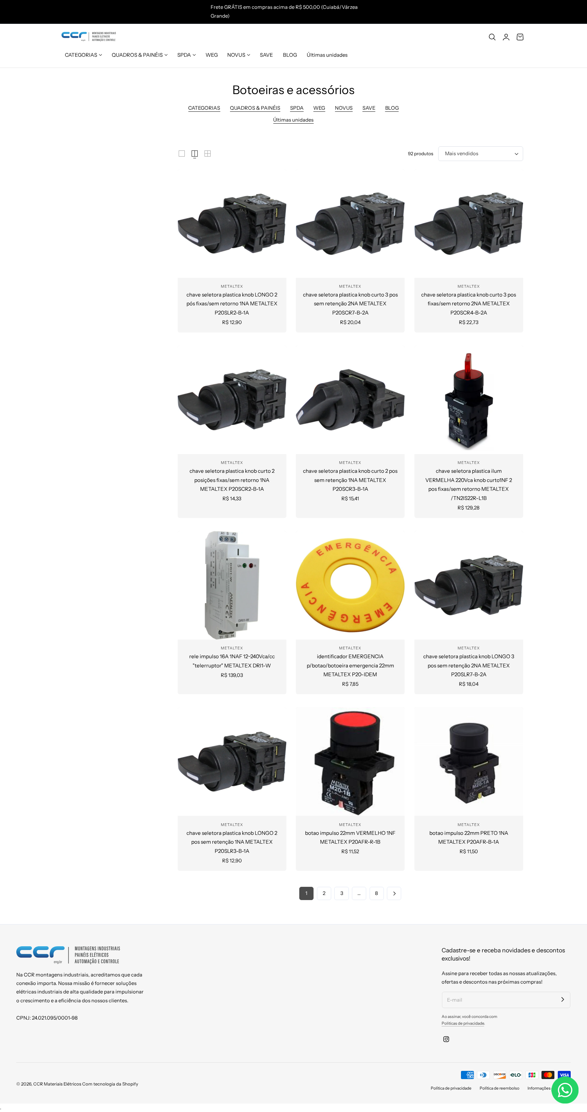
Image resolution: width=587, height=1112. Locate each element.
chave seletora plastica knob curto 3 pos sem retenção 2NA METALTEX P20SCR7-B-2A (350, 303)
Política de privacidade (451, 1088)
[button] (492, 37)
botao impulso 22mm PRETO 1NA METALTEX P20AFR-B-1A (468, 837)
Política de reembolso (499, 1088)
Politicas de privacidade (463, 1023)
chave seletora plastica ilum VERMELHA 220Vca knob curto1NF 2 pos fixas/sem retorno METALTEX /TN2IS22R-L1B (468, 484)
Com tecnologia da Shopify (110, 1084)
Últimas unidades (293, 120)
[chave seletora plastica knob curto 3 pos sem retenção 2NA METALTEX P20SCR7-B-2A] (350, 223)
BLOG (392, 108)
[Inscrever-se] (562, 999)
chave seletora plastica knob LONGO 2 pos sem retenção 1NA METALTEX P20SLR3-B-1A (231, 842)
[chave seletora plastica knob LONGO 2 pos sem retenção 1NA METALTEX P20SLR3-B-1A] (232, 761)
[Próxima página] (394, 893)
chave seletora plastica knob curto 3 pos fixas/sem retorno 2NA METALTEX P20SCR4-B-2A (468, 303)
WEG (319, 108)
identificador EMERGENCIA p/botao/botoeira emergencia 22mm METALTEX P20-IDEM (350, 665)
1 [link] (306, 893)
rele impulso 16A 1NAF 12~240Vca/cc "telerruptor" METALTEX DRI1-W (232, 660)
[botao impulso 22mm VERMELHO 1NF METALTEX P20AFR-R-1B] (350, 761)
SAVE (368, 108)
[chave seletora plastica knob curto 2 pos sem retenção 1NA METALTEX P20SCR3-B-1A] (350, 399)
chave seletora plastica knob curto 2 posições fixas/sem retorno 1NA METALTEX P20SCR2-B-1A (232, 480)
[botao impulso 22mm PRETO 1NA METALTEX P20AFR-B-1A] (468, 761)
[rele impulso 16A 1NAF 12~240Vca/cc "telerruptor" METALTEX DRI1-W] (232, 585)
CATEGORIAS (204, 108)
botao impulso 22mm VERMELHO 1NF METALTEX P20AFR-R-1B (350, 837)
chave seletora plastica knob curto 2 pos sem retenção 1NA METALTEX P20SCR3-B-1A (350, 480)
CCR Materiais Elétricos (57, 1084)
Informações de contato (549, 1088)
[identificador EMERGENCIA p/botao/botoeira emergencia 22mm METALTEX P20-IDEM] (350, 585)
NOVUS (344, 108)
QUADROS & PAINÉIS (255, 108)
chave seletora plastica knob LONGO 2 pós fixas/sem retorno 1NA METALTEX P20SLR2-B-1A (232, 303)
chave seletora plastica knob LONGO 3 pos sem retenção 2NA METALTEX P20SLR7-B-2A (468, 665)
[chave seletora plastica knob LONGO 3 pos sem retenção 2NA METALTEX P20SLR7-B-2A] (468, 585)
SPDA (297, 108)
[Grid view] (182, 153)
